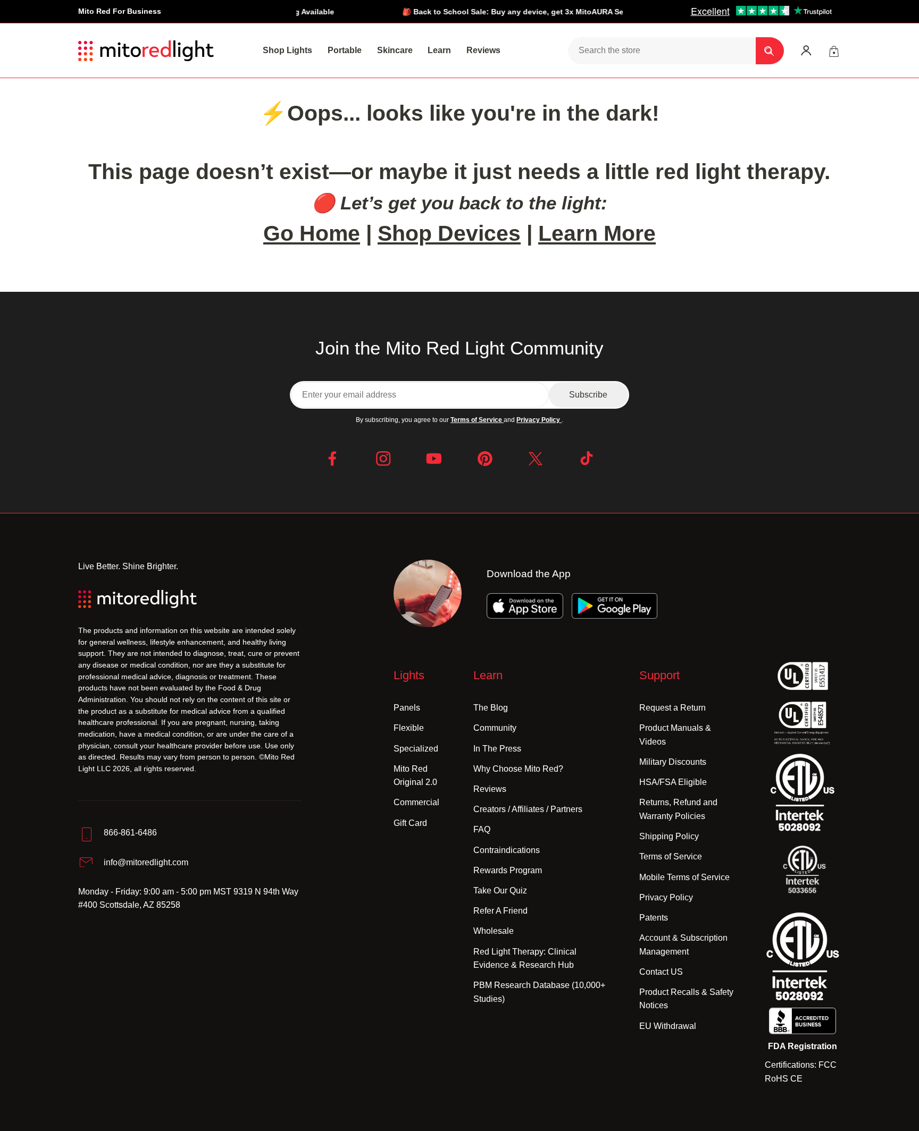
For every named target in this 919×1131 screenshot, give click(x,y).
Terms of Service (477, 420)
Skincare (395, 50)
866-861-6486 (130, 832)
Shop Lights (287, 50)
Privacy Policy (539, 420)
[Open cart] (833, 50)
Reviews (483, 50)
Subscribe (588, 394)
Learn (439, 50)
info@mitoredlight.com (146, 862)
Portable (345, 50)
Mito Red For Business (119, 11)
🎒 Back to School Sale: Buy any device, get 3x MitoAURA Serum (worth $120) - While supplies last (557, 12)
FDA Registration (802, 1046)
